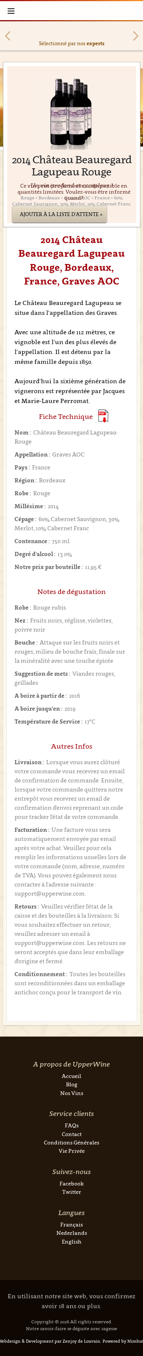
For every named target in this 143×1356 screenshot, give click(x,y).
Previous (7, 36)
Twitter (71, 1191)
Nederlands (71, 1233)
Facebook (71, 1183)
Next (135, 36)
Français (71, 1224)
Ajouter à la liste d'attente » (61, 214)
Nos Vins (71, 1093)
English (71, 1241)
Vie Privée (72, 1150)
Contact (72, 1134)
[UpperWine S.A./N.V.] (71, 10)
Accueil (71, 1076)
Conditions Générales (71, 1142)
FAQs (72, 1125)
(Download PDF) (103, 416)
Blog (71, 1084)
